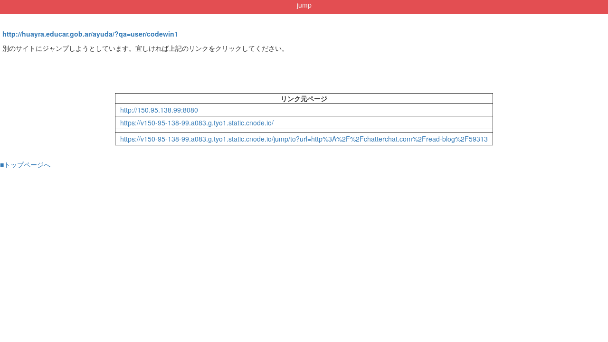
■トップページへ (25, 164)
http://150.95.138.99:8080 (159, 109)
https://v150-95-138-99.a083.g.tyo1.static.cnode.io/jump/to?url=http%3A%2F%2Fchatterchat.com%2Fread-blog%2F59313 (304, 138)
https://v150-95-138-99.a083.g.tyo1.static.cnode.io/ (197, 122)
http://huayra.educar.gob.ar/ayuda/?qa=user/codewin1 (90, 33)
